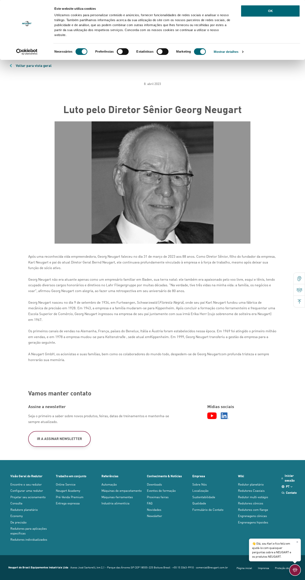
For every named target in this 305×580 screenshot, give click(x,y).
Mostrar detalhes (226, 51)
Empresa (198, 476)
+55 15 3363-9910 (183, 567)
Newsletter (154, 516)
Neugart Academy (68, 490)
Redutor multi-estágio (253, 497)
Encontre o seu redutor (26, 484)
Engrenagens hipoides (253, 522)
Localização (200, 490)
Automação (109, 484)
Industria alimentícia (115, 503)
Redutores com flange (253, 509)
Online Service (66, 484)
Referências (109, 476)
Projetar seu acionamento (28, 497)
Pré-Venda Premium (69, 497)
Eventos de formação (161, 490)
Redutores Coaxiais (251, 490)
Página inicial (244, 568)
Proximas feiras (157, 497)
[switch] (123, 51)
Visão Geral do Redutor (26, 476)
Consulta (16, 503)
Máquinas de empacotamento (121, 490)
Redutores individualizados (28, 539)
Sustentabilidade (203, 497)
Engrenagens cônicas (252, 516)
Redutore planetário (24, 509)
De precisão (18, 522)
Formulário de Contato (207, 509)
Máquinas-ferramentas (117, 497)
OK (270, 11)
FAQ (149, 503)
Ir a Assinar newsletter (59, 438)
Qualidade (199, 503)
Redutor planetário (251, 484)
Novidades (154, 509)
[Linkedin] (225, 415)
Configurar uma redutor (26, 490)
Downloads (154, 484)
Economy (16, 516)
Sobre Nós (199, 484)
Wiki (241, 476)
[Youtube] (212, 415)
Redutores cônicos (250, 503)
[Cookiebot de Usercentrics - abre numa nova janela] (27, 52)
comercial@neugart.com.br (212, 567)
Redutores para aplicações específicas (28, 530)
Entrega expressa (68, 503)
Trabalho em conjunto (71, 476)
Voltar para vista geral (34, 65)
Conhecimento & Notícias (164, 476)
